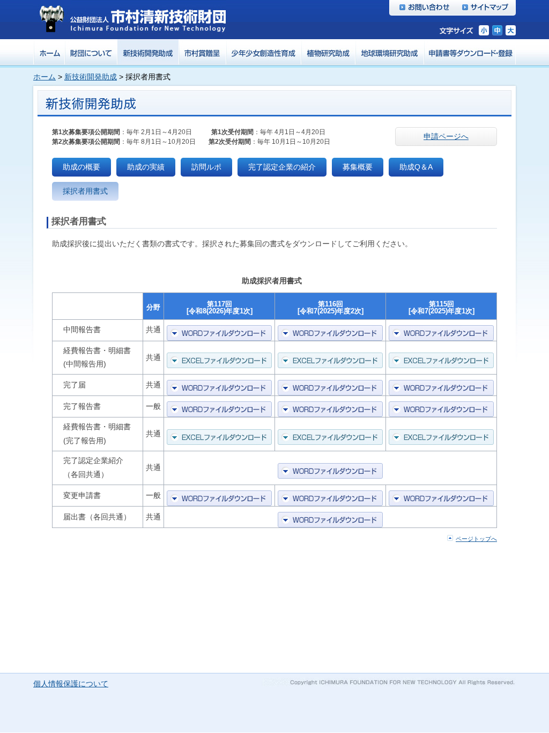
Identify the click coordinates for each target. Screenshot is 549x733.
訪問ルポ (206, 167)
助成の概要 (81, 167)
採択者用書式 (85, 191)
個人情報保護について (70, 683)
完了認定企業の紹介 (282, 167)
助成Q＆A (416, 167)
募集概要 (358, 167)
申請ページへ (446, 136)
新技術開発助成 (90, 76)
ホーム (44, 76)
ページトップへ (476, 539)
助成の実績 (146, 167)
